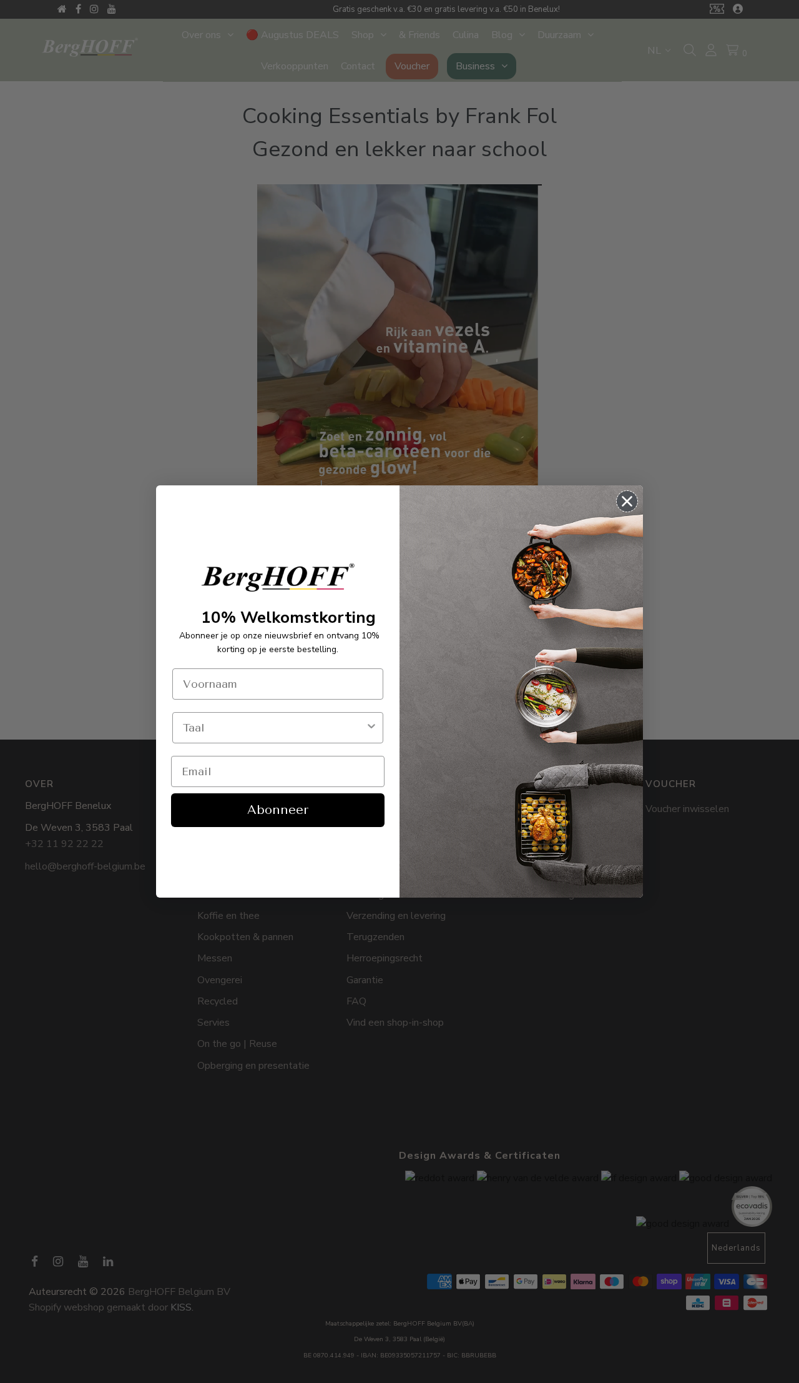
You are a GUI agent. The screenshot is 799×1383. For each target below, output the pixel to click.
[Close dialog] (627, 501)
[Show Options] (371, 728)
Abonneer (277, 810)
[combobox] (274, 728)
